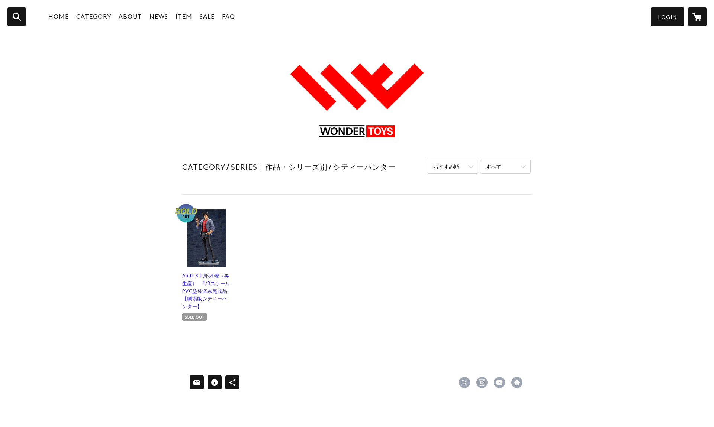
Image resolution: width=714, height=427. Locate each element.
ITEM (184, 16)
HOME (58, 16)
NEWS (158, 16)
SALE (207, 16)
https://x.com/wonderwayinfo (464, 382)
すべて (493, 166)
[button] (667, 16)
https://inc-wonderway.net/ (516, 382)
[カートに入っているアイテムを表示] (697, 16)
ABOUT (130, 16)
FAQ (228, 16)
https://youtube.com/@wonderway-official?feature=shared (499, 382)
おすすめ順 (446, 166)
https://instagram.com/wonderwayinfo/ (482, 382)
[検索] (16, 16)
